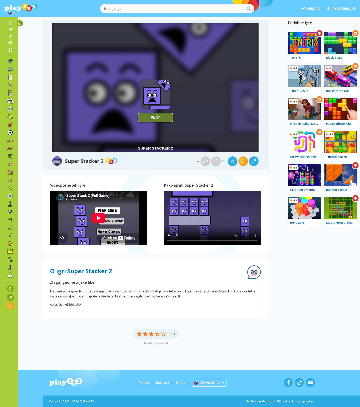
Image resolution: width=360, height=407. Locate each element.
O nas (180, 382)
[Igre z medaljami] (10, 297)
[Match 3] (10, 61)
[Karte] (10, 93)
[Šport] (10, 125)
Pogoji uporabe (302, 401)
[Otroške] (10, 188)
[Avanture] (10, 243)
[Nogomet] (10, 133)
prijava (313, 8)
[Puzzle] (10, 69)
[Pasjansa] (10, 101)
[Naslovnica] (10, 23)
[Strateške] (10, 251)
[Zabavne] (10, 117)
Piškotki (281, 401)
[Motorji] (10, 148)
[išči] (248, 8)
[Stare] (10, 228)
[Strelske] (10, 220)
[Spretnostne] (10, 236)
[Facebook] (288, 382)
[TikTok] (299, 382)
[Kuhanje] (10, 275)
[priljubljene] (10, 305)
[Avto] (10, 141)
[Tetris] (10, 172)
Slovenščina (209, 382)
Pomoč (144, 382)
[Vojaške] (10, 156)
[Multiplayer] (10, 267)
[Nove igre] (10, 30)
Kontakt (162, 382)
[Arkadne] (10, 204)
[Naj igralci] (10, 43)
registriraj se (343, 8)
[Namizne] (10, 212)
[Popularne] (10, 36)
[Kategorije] (10, 50)
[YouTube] (310, 382)
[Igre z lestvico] (10, 288)
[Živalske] (10, 259)
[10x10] (10, 109)
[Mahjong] (10, 77)
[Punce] (10, 180)
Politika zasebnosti (258, 401)
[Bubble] (10, 85)
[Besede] (10, 196)
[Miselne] (10, 164)
